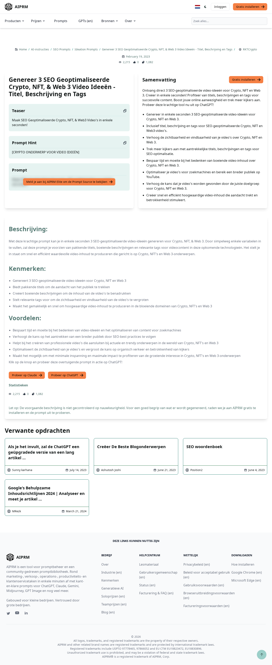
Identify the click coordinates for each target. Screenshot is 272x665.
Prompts (60, 21)
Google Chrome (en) (246, 572)
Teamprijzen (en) (113, 604)
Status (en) (147, 585)
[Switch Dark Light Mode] (205, 7)
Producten (13, 21)
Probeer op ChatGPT (64, 375)
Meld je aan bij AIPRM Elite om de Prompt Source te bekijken (66, 182)
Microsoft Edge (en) (246, 580)
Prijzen (36, 21)
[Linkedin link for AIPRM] (27, 613)
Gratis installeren (247, 7)
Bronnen (107, 21)
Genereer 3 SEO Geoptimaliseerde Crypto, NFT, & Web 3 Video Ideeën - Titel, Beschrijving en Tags (167, 49)
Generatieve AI (112, 588)
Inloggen (220, 7)
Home (23, 49)
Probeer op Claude (24, 375)
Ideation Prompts (87, 49)
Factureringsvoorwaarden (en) (206, 606)
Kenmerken (110, 580)
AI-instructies (40, 49)
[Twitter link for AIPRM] (8, 613)
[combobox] (229, 21)
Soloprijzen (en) (113, 596)
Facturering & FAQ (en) (156, 593)
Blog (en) (108, 612)
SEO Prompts (62, 49)
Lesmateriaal (149, 564)
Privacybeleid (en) (196, 564)
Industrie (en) (111, 572)
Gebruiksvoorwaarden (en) (203, 585)
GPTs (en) (85, 21)
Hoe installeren (242, 564)
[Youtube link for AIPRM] (17, 613)
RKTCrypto (250, 49)
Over (128, 21)
